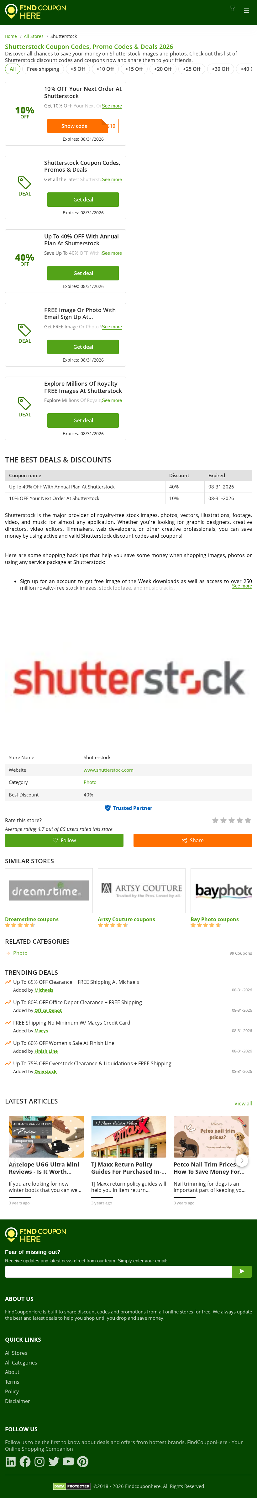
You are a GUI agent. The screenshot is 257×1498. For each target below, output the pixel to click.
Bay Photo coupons (215, 919)
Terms (12, 1382)
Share (197, 840)
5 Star (247, 820)
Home (11, 36)
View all (243, 1103)
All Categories (21, 1363)
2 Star (223, 820)
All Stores (34, 36)
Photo (90, 782)
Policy (12, 1391)
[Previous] (15, 1160)
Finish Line (46, 1051)
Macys (41, 1031)
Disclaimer (17, 1401)
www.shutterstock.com (109, 770)
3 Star (231, 820)
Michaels (43, 990)
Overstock (45, 1071)
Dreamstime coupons (32, 919)
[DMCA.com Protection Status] (72, 1486)
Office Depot (48, 1010)
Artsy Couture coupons (126, 919)
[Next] (242, 1160)
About (12, 1372)
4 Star (239, 820)
